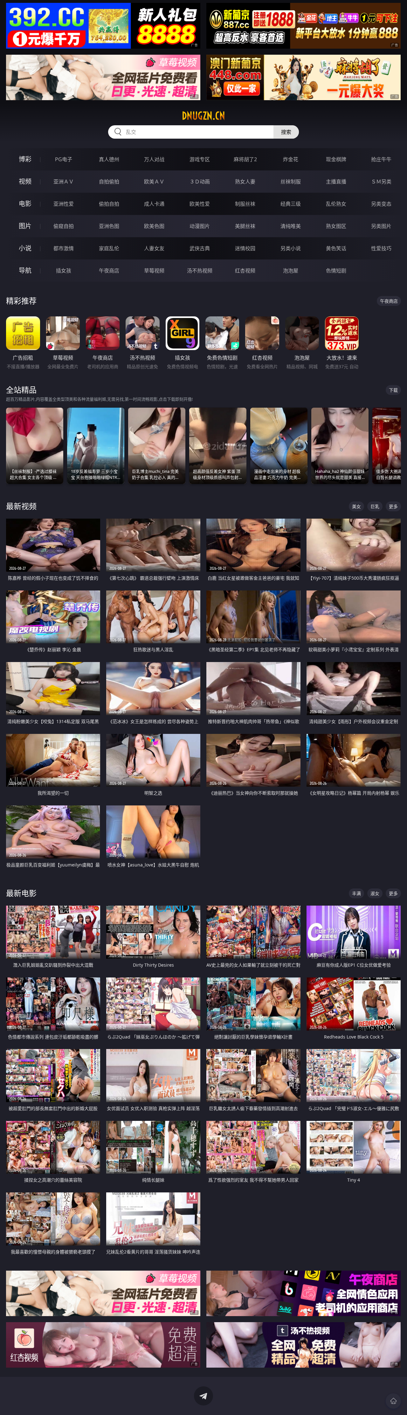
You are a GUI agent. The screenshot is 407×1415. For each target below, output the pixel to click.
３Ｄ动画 (200, 181)
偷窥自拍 (63, 226)
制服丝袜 (245, 203)
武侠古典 (200, 248)
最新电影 (21, 893)
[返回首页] (393, 1401)
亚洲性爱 (63, 203)
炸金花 (290, 159)
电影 (25, 203)
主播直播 (336, 181)
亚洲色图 (109, 226)
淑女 (374, 893)
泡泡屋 (290, 270)
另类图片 (381, 226)
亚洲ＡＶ (63, 181)
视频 (25, 181)
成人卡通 (154, 203)
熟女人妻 (245, 181)
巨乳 (374, 506)
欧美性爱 (200, 203)
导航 (25, 270)
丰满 (356, 893)
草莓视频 (154, 270)
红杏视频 (245, 270)
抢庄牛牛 (381, 159)
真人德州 (109, 159)
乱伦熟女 (336, 203)
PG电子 (63, 159)
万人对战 (154, 159)
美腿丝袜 (245, 226)
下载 (393, 390)
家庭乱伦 (109, 248)
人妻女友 (154, 248)
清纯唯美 (290, 226)
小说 (25, 248)
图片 (25, 226)
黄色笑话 (336, 248)
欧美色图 (154, 226)
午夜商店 (109, 270)
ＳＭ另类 (381, 181)
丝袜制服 (290, 181)
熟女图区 (336, 226)
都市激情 (63, 248)
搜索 (286, 131)
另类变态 (381, 203)
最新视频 (21, 506)
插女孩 (63, 270)
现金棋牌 (336, 159)
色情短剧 (336, 270)
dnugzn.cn (203, 115)
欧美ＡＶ (154, 181)
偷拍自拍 (109, 203)
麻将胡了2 (245, 159)
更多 (393, 506)
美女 (356, 506)
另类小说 (290, 248)
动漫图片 (200, 226)
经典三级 (290, 203)
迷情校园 (245, 248)
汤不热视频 (199, 270)
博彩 (25, 159)
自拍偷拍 (109, 181)
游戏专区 (200, 159)
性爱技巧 (381, 248)
